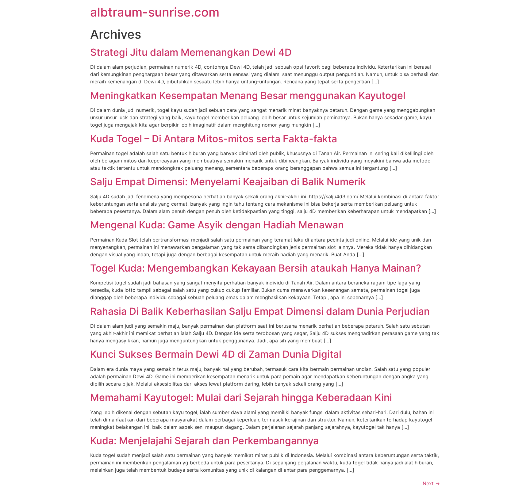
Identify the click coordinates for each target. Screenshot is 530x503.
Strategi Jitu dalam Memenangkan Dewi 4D (191, 52)
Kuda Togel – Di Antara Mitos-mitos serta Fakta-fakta (213, 139)
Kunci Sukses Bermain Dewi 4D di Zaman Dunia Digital (215, 354)
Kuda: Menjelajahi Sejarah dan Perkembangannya (204, 441)
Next (431, 483)
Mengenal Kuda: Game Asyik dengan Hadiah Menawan (217, 225)
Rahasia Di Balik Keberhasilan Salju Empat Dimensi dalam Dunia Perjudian (260, 311)
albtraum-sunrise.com (154, 12)
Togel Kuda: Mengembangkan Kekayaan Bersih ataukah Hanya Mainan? (255, 268)
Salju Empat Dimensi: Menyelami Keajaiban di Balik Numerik (228, 182)
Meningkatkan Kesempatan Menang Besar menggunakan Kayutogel (247, 95)
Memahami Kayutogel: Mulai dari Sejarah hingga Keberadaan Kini (241, 397)
